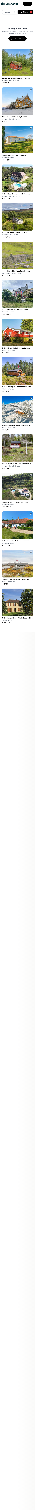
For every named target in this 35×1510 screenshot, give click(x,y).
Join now (27, 4)
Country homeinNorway (11, 80)
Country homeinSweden (11, 466)
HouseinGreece (8, 505)
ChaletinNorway (8, 350)
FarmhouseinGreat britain (11, 273)
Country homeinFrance (11, 196)
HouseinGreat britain (10, 235)
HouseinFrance (8, 158)
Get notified (19, 38)
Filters (27, 12)
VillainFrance (7, 620)
